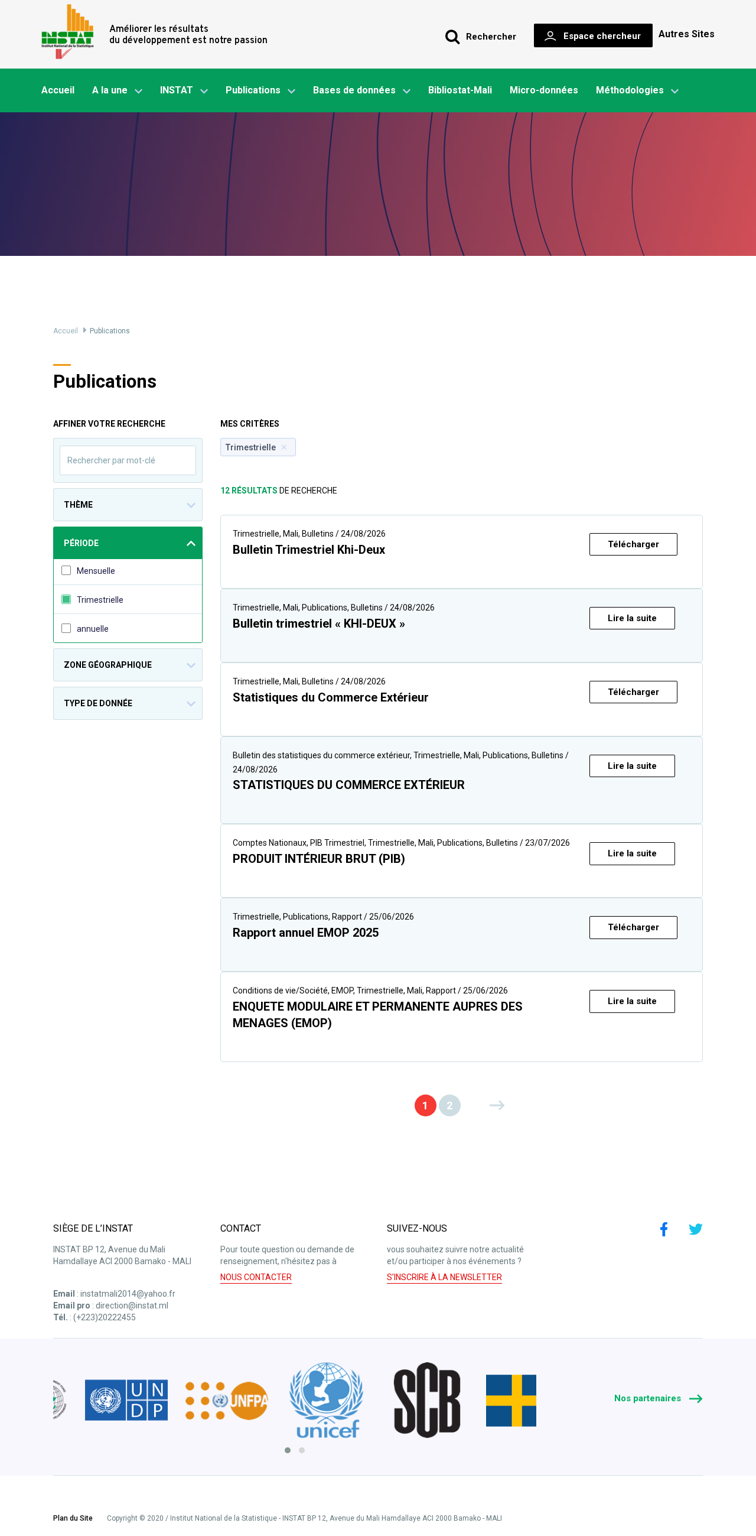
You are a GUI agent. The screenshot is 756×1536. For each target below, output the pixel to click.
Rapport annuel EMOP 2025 (306, 933)
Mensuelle (96, 571)
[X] (696, 1229)
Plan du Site (73, 1519)
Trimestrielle (100, 600)
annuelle (93, 629)
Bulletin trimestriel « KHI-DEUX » (319, 623)
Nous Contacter (256, 1277)
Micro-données (544, 90)
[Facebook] (664, 1229)
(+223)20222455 (104, 1317)
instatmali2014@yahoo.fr (127, 1293)
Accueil (57, 90)
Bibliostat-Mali (460, 90)
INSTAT (176, 90)
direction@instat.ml (132, 1305)
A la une (110, 90)
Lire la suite (632, 618)
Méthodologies (630, 90)
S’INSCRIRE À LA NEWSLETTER (444, 1277)
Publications (253, 90)
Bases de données (354, 90)
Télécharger (633, 544)
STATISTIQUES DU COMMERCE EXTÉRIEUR (349, 785)
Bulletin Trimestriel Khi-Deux (309, 550)
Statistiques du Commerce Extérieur (331, 697)
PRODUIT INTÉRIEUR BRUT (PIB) (319, 859)
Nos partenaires (648, 1398)
